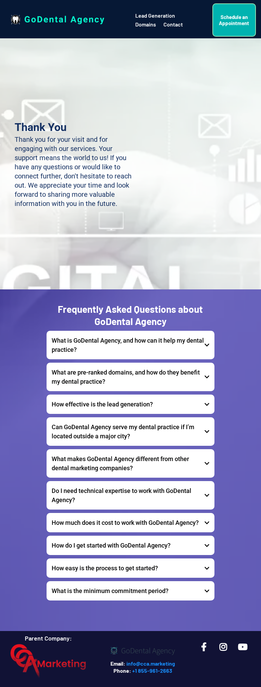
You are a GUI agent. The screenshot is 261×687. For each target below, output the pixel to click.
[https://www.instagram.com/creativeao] (225, 647)
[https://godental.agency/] (143, 650)
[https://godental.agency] (56, 20)
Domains (145, 24)
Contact (173, 24)
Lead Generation (155, 15)
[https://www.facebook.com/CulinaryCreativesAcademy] (205, 647)
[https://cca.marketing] (48, 663)
